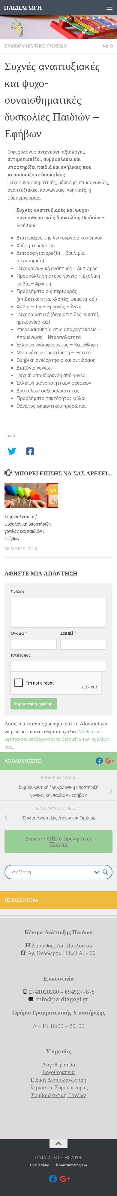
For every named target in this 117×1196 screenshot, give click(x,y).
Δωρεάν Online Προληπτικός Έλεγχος (58, 841)
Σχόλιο (17, 591)
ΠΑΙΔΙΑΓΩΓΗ (23, 7)
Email (68, 633)
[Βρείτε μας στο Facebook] (99, 760)
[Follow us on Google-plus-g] (108, 760)
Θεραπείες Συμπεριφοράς (58, 1087)
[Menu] (109, 7)
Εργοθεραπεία (58, 1072)
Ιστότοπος (20, 655)
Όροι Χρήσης (40, 1165)
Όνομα (18, 633)
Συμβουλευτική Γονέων (35, 46)
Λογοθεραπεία (58, 1064)
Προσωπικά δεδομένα (71, 1165)
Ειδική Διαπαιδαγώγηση (58, 1080)
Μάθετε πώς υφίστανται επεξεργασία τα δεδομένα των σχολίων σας (56, 739)
